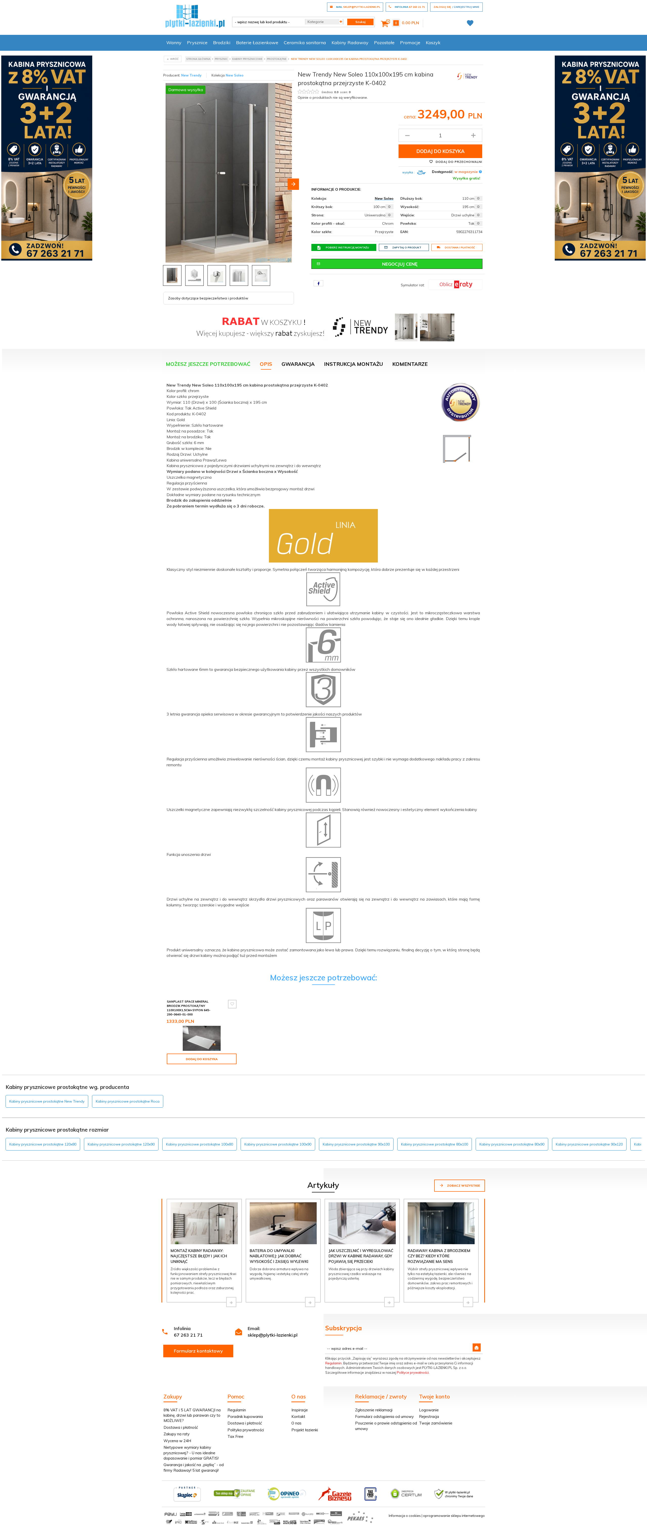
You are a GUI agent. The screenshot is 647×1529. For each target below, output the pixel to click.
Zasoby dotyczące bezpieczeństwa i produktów (208, 298)
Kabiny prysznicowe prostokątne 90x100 (356, 1144)
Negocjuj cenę (400, 264)
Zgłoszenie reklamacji (373, 1410)
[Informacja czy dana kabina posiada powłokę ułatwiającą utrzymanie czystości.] (478, 223)
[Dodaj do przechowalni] (232, 1004)
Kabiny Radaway (350, 42)
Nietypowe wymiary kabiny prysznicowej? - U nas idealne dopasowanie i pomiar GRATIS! (191, 1453)
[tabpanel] (323, 672)
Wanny (173, 42)
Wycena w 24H (177, 1440)
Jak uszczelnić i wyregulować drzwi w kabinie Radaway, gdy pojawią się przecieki (361, 1256)
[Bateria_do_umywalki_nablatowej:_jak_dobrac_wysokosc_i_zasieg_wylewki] (310, 1302)
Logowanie (429, 1410)
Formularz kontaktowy (198, 1351)
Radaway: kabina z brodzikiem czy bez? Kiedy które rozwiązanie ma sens (439, 1256)
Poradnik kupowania (245, 1416)
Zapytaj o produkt (406, 247)
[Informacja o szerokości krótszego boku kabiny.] (389, 206)
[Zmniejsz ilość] (407, 135)
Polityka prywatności (245, 1430)
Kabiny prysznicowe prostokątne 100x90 (277, 1144)
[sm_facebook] (318, 283)
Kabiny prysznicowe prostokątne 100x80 (199, 1144)
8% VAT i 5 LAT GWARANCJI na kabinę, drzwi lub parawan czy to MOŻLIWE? (192, 1415)
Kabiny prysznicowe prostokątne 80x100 (434, 1144)
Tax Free (235, 1436)
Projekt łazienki (304, 1430)
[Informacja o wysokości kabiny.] (478, 206)
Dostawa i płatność (460, 247)
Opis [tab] (266, 364)
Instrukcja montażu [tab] (353, 364)
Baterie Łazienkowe (257, 42)
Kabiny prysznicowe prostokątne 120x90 (121, 1144)
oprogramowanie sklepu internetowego (454, 1516)
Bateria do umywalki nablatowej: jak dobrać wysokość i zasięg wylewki (279, 1256)
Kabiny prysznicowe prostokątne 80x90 (511, 1144)
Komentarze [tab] (410, 364)
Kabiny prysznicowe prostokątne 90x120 (589, 1144)
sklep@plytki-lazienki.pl (272, 1335)
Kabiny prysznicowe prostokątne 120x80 (42, 1144)
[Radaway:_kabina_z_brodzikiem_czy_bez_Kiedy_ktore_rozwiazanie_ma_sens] (468, 1302)
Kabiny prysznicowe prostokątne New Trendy (46, 1101)
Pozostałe (384, 42)
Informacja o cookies (405, 1516)
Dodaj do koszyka (441, 151)
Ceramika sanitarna (305, 42)
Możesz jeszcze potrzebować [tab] (208, 364)
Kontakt (298, 1416)
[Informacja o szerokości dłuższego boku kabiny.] (478, 198)
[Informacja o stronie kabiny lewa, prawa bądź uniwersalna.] (389, 215)
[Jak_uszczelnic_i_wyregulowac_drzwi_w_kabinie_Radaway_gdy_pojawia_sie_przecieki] (389, 1302)
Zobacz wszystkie (463, 1185)
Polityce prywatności (413, 1372)
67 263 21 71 (188, 1335)
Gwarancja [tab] (298, 364)
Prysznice (197, 42)
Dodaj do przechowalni (458, 162)
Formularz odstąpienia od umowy (384, 1416)
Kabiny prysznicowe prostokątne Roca (127, 1101)
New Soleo (234, 75)
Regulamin (333, 1363)
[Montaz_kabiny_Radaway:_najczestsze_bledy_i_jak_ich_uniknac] (231, 1302)
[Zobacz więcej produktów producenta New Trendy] (467, 75)
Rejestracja (429, 1416)
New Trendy (191, 75)
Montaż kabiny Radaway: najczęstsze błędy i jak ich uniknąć (199, 1256)
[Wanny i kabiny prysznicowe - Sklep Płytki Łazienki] (195, 15)
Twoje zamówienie (435, 1423)
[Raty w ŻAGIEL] (455, 284)
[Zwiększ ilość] (473, 135)
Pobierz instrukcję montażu (347, 247)
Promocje (410, 42)
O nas (296, 1423)
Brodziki (221, 42)
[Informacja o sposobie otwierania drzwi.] (478, 215)
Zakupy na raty (177, 1434)
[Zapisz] (477, 1347)
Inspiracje (299, 1410)
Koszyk (433, 42)
